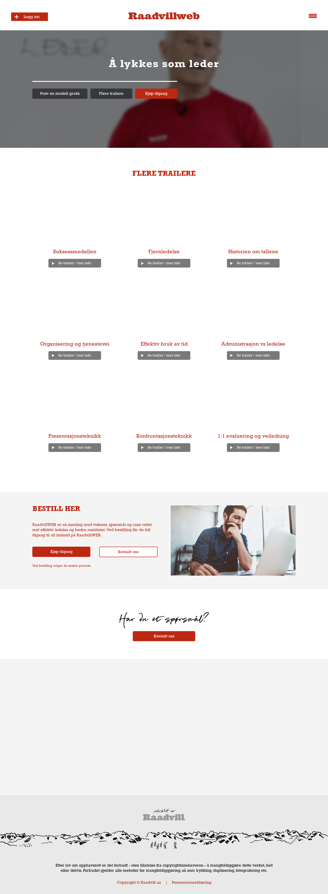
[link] (59, 94)
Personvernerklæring (191, 882)
